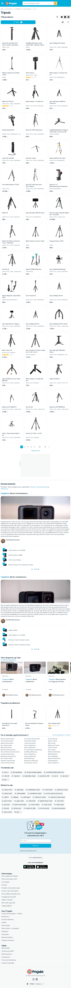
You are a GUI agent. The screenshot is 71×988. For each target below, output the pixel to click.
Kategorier (4, 931)
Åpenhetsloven (6, 954)
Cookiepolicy (5, 957)
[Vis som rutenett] (61, 17)
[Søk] (55, 3)
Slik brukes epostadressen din (28, 850)
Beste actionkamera (19, 493)
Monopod (44, 487)
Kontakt (4, 885)
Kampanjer (5, 934)
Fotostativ (32, 487)
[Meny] (2, 3)
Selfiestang (4, 489)
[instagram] (33, 979)
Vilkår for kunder (7, 900)
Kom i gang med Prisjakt (9, 876)
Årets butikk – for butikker (10, 928)
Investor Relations (7, 919)
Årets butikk (5, 925)
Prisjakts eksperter (7, 940)
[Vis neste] (49, 447)
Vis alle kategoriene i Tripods (61, 735)
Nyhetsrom (5, 916)
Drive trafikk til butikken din (10, 894)
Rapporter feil (35, 450)
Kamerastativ (27, 9)
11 (39, 447)
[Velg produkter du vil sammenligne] (63, 22)
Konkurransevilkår (7, 951)
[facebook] (37, 979)
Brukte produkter (7, 937)
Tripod (38, 487)
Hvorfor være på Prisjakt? (10, 891)
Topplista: (5, 493)
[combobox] (38, 3)
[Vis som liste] (65, 17)
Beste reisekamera (18, 577)
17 (45, 447)
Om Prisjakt (5, 882)
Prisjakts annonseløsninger (10, 888)
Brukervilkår (5, 948)
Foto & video (9, 9)
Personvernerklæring (8, 960)
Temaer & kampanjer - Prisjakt (11, 913)
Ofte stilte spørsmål (8, 903)
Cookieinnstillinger (7, 963)
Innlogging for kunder (8, 897)
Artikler (3, 922)
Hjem (2, 9)
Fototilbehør (18, 9)
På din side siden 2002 (9, 879)
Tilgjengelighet (6, 906)
